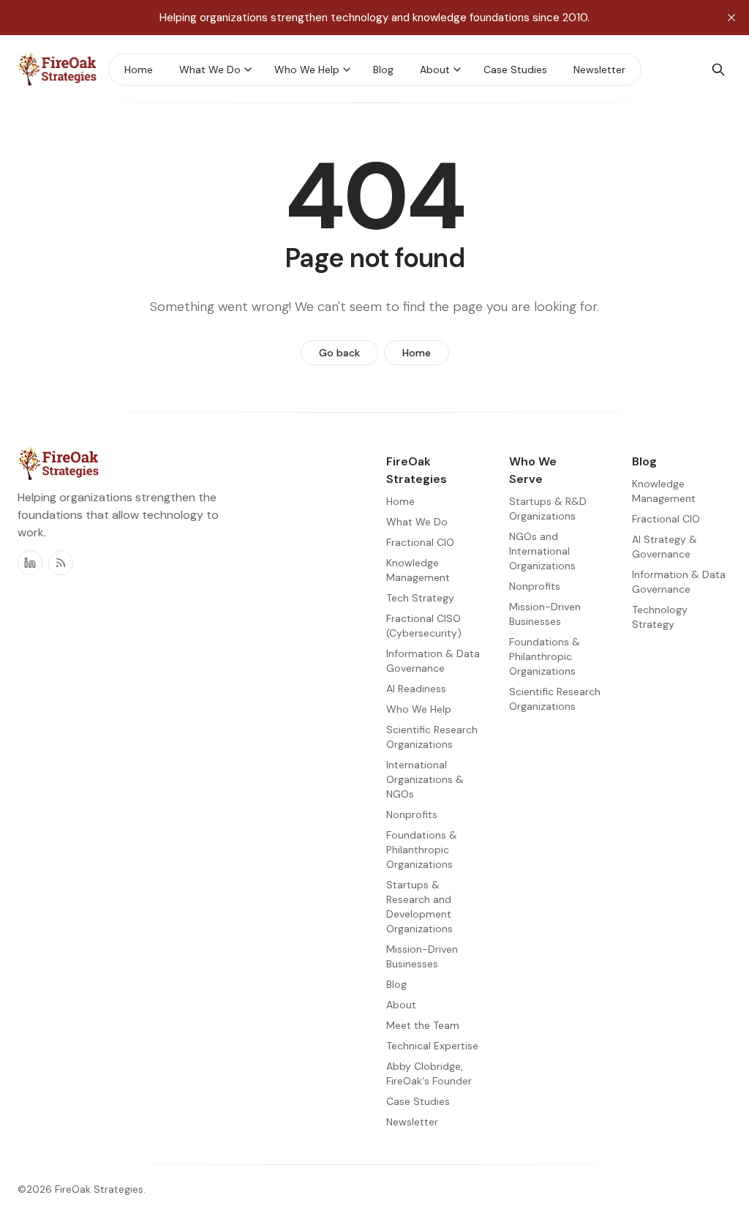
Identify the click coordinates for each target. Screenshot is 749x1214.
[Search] (718, 69)
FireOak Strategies (99, 1189)
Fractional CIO (666, 518)
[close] (731, 17)
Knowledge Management (664, 491)
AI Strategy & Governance (664, 547)
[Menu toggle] (248, 69)
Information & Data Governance (679, 582)
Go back (339, 352)
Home (416, 352)
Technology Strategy (660, 617)
